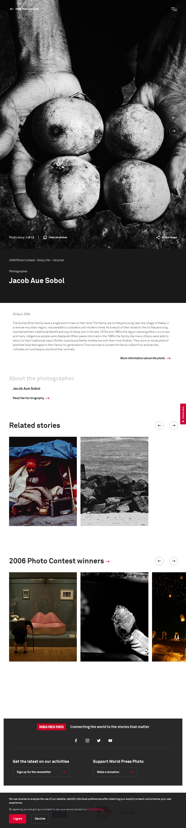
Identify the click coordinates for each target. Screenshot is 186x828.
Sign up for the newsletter (34, 772)
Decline (40, 818)
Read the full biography (28, 398)
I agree (17, 818)
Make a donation (108, 772)
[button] (159, 425)
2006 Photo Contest (27, 9)
